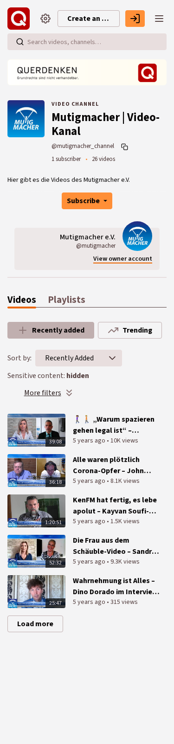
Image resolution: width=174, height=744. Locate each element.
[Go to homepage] (20, 18)
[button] (112, 358)
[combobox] (69, 358)
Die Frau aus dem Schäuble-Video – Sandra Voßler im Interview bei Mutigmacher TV (114, 546)
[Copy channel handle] (126, 146)
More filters (42, 393)
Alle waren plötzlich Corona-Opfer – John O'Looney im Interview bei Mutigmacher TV (116, 465)
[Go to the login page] (135, 18)
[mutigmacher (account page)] (137, 235)
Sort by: (19, 358)
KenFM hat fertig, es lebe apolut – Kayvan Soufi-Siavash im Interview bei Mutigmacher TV (115, 506)
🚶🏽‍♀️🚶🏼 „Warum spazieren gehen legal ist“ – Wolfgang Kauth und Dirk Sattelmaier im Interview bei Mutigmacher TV (115, 425)
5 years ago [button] (90, 440)
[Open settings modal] (45, 18)
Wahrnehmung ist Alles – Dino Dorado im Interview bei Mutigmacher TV (115, 586)
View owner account (122, 259)
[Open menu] (159, 18)
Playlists (66, 300)
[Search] (20, 41)
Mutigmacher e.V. (88, 237)
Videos (21, 300)
